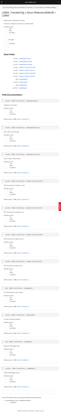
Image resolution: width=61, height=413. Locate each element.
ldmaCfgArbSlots (25, 58)
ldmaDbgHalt (23, 79)
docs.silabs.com (30, 2)
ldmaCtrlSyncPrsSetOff (27, 73)
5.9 (38, 7)
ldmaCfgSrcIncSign (25, 64)
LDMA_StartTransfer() (21, 119)
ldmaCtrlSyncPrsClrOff (27, 67)
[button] (60, 206)
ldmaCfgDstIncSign (25, 61)
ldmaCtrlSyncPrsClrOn (27, 70)
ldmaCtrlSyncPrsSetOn (27, 76)
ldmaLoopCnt (23, 82)
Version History (50, 7)
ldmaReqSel (23, 88)
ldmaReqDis (23, 85)
